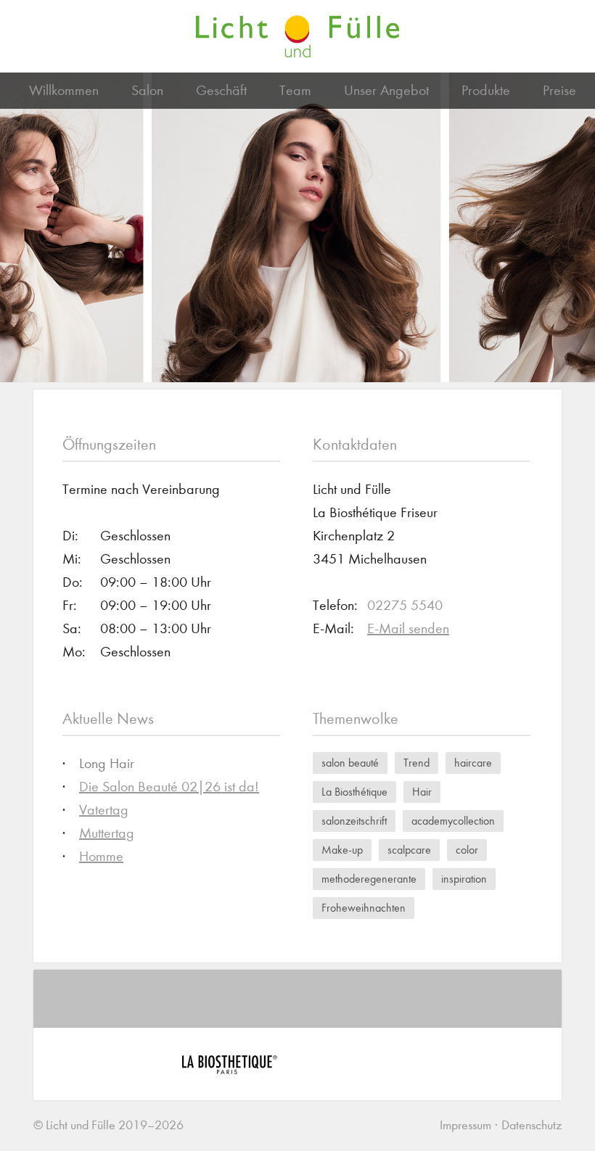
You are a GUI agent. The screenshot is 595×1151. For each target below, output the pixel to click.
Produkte (485, 90)
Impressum (465, 1125)
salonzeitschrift (354, 821)
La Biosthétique (354, 792)
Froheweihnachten (363, 908)
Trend (416, 763)
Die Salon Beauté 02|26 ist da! (169, 786)
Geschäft (221, 90)
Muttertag (106, 833)
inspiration (464, 879)
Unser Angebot (386, 90)
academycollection (453, 821)
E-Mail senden (408, 628)
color (467, 850)
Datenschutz (531, 1125)
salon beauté (350, 763)
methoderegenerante (368, 879)
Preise (559, 90)
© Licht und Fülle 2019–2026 (108, 1125)
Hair (422, 792)
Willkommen (64, 90)
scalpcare (409, 850)
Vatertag (103, 809)
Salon (147, 90)
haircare (473, 763)
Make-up (342, 850)
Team (295, 90)
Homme (101, 856)
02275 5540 (405, 605)
